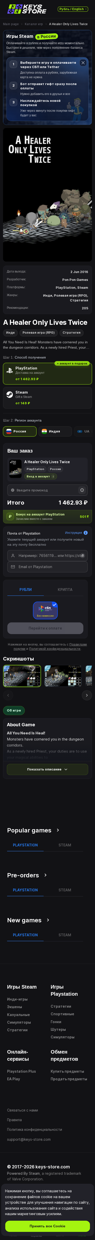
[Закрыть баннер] (83, 62)
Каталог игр (34, 24)
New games (24, 920)
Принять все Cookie (47, 1226)
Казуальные (18, 1014)
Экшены (14, 1007)
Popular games (29, 830)
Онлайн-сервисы (18, 1055)
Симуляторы (19, 1022)
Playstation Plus (21, 1071)
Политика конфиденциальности (34, 1129)
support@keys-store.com (29, 1139)
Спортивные (62, 1014)
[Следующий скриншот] (87, 695)
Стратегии (17, 1030)
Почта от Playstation (23, 533)
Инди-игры (17, 999)
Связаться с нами (22, 1110)
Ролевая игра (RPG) (39, 332)
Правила (14, 1120)
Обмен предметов (64, 1055)
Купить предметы (67, 1071)
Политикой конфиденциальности (54, 649)
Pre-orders (23, 875)
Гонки (56, 1022)
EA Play (13, 1079)
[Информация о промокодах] (82, 490)
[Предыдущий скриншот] (8, 695)
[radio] (47, 373)
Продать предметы (69, 1079)
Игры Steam (22, 987)
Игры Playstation (64, 990)
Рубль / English (72, 9)
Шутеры (58, 1029)
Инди (10, 332)
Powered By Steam (23, 1173)
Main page (11, 24)
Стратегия (72, 332)
